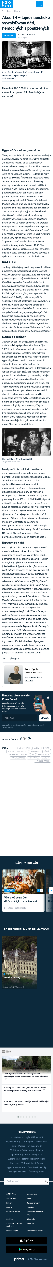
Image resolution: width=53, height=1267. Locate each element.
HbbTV (9, 1207)
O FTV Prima (11, 1194)
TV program (27, 1141)
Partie (13, 1146)
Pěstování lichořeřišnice (32, 1163)
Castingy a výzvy (33, 1203)
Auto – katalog (36, 1150)
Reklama (9, 1203)
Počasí (21, 1146)
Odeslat (45, 718)
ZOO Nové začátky (18, 1150)
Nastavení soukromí (35, 1231)
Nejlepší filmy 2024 (34, 1137)
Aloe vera (14, 1163)
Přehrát (9, 974)
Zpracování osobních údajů (35, 1213)
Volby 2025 (37, 1154)
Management (32, 1194)
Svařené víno (14, 1159)
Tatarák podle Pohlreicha (33, 1159)
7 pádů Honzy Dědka (20, 1154)
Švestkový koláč (36, 1171)
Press (29, 1198)
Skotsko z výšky (11, 977)
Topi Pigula (22, 37)
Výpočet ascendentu (16, 1167)
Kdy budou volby (34, 1146)
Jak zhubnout (16, 1137)
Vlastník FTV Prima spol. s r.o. (14, 1224)
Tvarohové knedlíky (37, 1167)
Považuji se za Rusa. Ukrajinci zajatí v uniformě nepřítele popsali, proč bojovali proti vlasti (25, 1089)
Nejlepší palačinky (17, 1171)
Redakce (30, 1223)
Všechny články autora (33, 678)
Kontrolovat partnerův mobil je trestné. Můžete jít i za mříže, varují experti (26, 1103)
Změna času (41, 1141)
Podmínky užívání (13, 1212)
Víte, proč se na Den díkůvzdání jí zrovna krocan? (20, 899)
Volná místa (11, 1198)
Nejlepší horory (13, 1141)
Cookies (9, 1219)
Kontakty (30, 1207)
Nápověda (31, 1219)
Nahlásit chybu (12, 1231)
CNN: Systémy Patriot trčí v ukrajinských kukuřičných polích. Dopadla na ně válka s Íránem (26, 1075)
